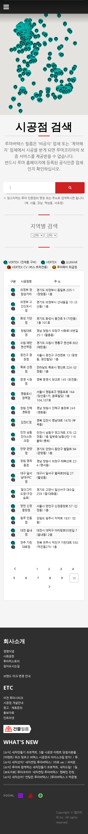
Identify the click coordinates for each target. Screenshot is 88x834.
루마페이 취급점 (66, 267)
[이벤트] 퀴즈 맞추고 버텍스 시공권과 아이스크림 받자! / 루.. (41, 757)
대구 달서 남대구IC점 (26, 477)
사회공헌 (8, 656)
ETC (8, 687)
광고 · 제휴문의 (12, 707)
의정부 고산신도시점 (26, 306)
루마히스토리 (11, 661)
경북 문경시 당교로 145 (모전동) (57, 379)
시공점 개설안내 (13, 702)
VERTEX (51, 262)
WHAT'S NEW (20, 742)
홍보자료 (8, 712)
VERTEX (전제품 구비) (22, 262)
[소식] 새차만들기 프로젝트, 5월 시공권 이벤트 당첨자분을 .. (41, 752)
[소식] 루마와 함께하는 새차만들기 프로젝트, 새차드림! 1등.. (41, 767)
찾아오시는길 (11, 666)
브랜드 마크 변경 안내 (16, 676)
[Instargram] (20, 795)
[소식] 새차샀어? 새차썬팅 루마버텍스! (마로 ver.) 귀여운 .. (40, 762)
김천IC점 (26, 422)
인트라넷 (8, 718)
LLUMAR (71, 262)
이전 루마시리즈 (13, 698)
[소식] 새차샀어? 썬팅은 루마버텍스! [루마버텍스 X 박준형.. (41, 777)
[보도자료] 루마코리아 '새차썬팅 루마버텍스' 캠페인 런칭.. (39, 772)
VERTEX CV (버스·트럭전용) (29, 267)
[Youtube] (30, 795)
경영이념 (8, 651)
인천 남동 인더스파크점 (26, 436)
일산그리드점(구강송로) (26, 493)
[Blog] (40, 795)
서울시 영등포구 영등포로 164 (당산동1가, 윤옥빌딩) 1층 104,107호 (55, 396)
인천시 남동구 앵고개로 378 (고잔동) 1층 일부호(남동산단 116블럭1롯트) (56, 437)
